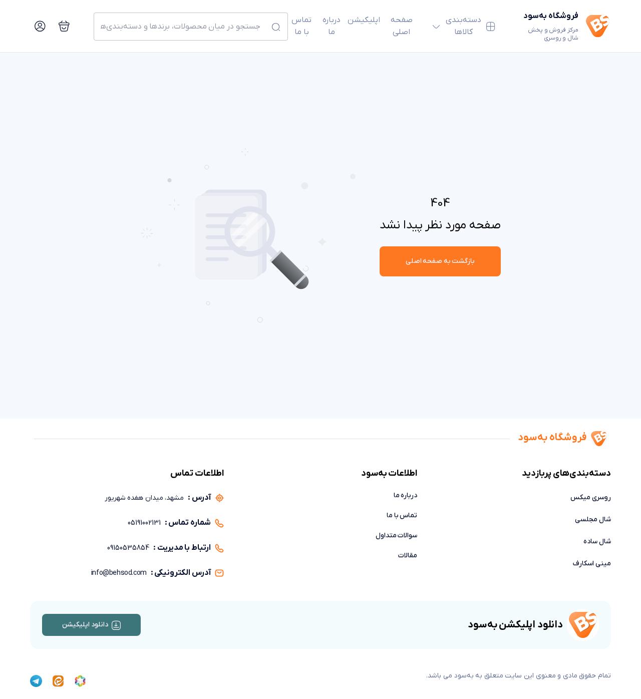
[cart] (64, 26)
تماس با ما (301, 26)
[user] (40, 26)
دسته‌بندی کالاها (463, 26)
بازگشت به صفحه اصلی (440, 261)
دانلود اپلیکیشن (85, 624)
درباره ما (332, 26)
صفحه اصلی (402, 26)
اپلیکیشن (364, 20)
